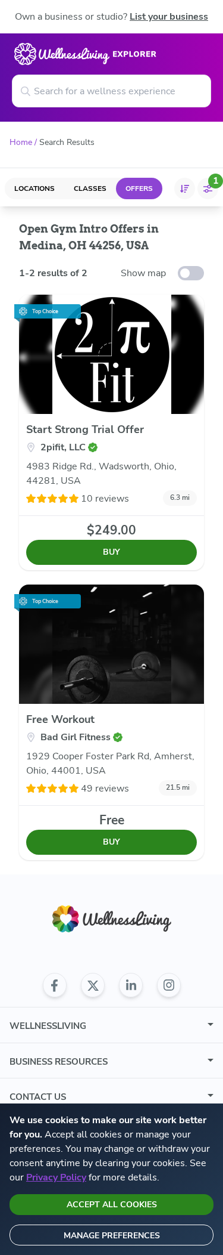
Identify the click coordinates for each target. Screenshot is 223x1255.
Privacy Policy (56, 1177)
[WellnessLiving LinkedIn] (131, 985)
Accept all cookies (112, 1204)
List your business (169, 16)
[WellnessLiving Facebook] (55, 985)
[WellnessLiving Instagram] (169, 985)
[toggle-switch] (191, 273)
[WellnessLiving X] (93, 985)
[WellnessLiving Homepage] (111, 919)
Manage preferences (112, 1235)
